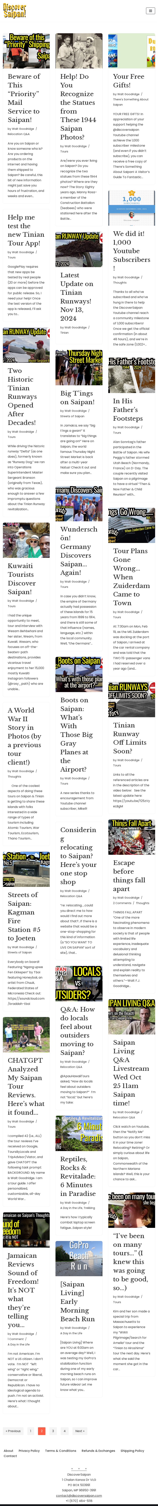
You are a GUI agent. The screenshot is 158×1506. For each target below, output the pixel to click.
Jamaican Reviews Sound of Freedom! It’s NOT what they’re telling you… (23, 1290)
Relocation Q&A (19, 134)
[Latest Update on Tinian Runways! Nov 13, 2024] (78, 249)
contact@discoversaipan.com (79, 1495)
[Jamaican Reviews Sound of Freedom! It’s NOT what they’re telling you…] (26, 1230)
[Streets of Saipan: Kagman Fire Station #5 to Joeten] (26, 869)
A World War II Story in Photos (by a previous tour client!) (24, 736)
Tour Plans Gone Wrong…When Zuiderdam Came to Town (131, 577)
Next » (79, 1431)
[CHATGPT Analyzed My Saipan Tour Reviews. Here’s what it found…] (26, 1034)
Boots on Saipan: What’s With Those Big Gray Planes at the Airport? (76, 734)
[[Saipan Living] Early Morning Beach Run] (78, 1258)
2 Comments (122, 903)
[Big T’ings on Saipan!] (78, 367)
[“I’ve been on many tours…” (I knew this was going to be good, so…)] (131, 1210)
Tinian (64, 333)
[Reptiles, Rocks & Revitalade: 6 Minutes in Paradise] (78, 1133)
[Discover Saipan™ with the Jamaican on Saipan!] (14, 11)
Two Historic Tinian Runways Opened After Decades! (22, 397)
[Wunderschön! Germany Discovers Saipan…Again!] (78, 503)
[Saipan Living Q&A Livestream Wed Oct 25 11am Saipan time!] (131, 1016)
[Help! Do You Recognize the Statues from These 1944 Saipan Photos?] (78, 50)
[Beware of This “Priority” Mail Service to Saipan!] (26, 50)
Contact (10, 1456)
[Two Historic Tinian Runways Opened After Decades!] (26, 345)
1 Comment (16, 1339)
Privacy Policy (29, 1451)
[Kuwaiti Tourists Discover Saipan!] (26, 540)
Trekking (89, 1208)
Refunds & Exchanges (98, 1451)
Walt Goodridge (23, 129)
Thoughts (120, 283)
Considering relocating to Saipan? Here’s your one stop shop (78, 856)
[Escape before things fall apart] (131, 837)
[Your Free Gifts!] (131, 50)
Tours (64, 151)
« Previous (13, 1431)
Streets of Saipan (72, 416)
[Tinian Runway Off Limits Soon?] (131, 699)
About (8, 1451)
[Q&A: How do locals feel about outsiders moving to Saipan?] (78, 983)
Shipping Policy (132, 1451)
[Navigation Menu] (150, 11)
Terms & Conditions (60, 1451)
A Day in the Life (71, 1208)
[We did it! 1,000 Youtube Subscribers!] (131, 208)
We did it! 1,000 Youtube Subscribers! (131, 251)
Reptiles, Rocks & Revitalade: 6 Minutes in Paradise (78, 1176)
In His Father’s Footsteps (128, 409)
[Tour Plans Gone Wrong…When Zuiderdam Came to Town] (131, 525)
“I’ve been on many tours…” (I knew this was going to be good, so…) (130, 1262)
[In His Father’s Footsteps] (131, 375)
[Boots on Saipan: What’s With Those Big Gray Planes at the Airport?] (78, 674)
